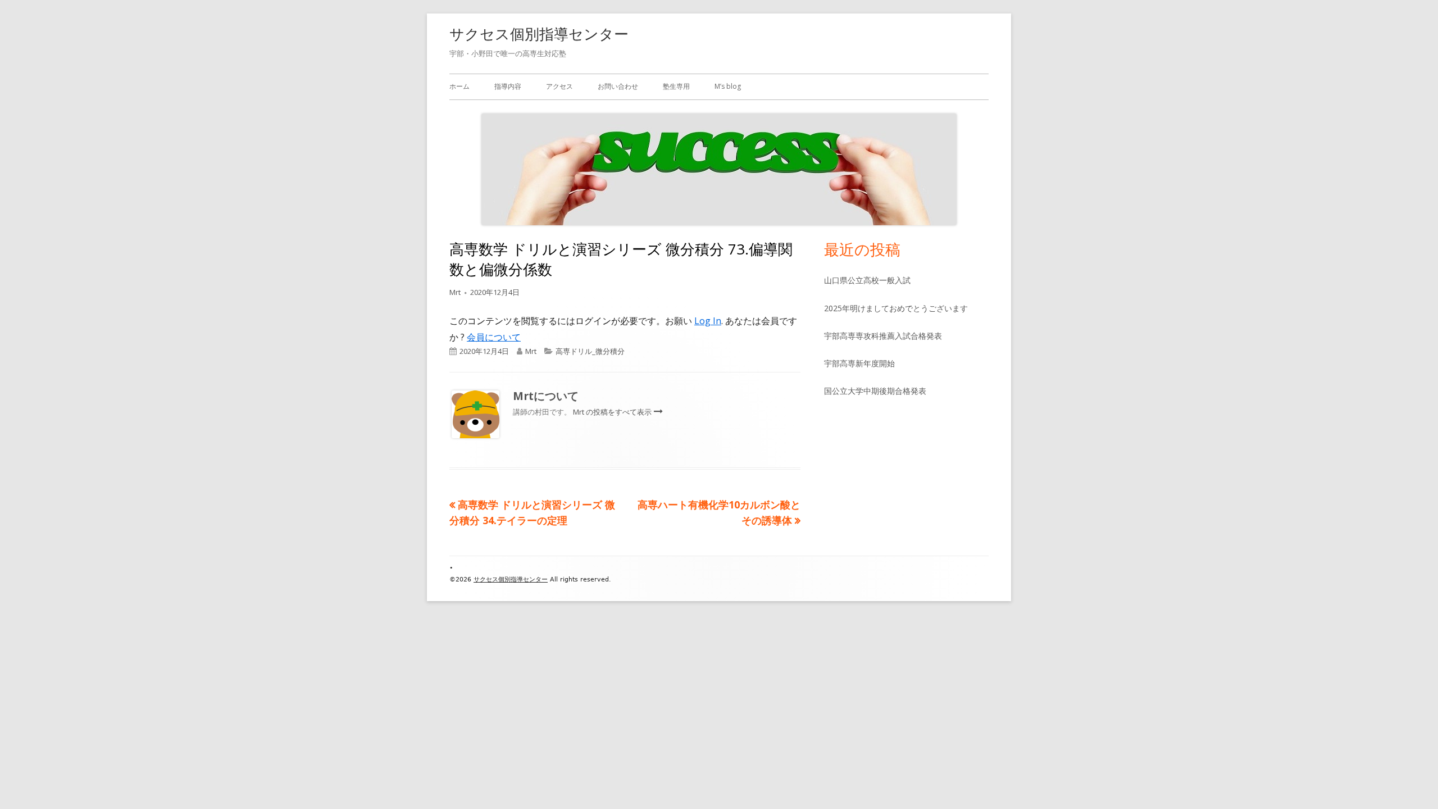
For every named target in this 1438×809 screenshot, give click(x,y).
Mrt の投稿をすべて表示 (613, 412)
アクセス (559, 86)
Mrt (455, 292)
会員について (494, 337)
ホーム (459, 86)
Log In (707, 321)
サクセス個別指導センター (539, 34)
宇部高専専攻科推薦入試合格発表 (883, 335)
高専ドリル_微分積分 (590, 351)
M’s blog (728, 86)
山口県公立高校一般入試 (867, 280)
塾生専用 (676, 86)
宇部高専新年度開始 (859, 363)
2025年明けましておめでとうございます (896, 308)
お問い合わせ (618, 86)
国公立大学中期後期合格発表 (875, 390)
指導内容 (507, 86)
